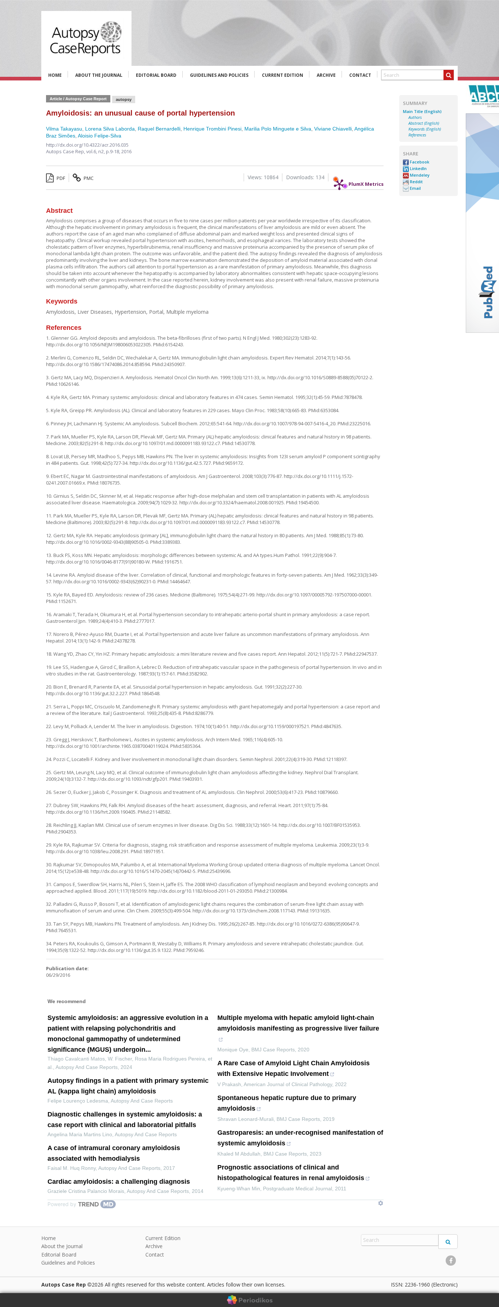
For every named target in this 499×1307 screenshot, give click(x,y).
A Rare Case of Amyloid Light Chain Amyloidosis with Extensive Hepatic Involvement (293, 1068)
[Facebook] (451, 1260)
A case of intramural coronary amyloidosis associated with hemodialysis (113, 1153)
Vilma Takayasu (64, 129)
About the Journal (98, 75)
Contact (360, 75)
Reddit (416, 181)
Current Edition (282, 75)
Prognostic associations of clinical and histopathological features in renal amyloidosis (290, 1173)
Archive (326, 75)
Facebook (419, 162)
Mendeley (419, 175)
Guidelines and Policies (219, 75)
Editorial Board (156, 75)
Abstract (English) (423, 123)
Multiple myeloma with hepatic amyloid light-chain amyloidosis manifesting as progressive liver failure (298, 1023)
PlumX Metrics (366, 182)
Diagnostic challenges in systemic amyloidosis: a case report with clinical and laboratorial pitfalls (124, 1120)
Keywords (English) (424, 129)
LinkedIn (418, 168)
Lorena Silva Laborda (110, 129)
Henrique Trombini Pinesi (212, 129)
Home (55, 75)
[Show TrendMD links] (381, 1203)
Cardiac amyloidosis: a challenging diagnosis (118, 1181)
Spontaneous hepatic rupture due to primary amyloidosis (286, 1103)
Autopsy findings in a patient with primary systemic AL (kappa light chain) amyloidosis (128, 1086)
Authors (415, 117)
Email (415, 188)
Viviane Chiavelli (333, 129)
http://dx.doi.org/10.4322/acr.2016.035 (87, 145)
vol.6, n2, (96, 151)
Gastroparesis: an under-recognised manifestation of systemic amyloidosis (300, 1138)
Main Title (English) (422, 111)
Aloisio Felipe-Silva (99, 136)
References (417, 135)
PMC (88, 178)
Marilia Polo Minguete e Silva (277, 129)
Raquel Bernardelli (159, 129)
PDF (60, 178)
